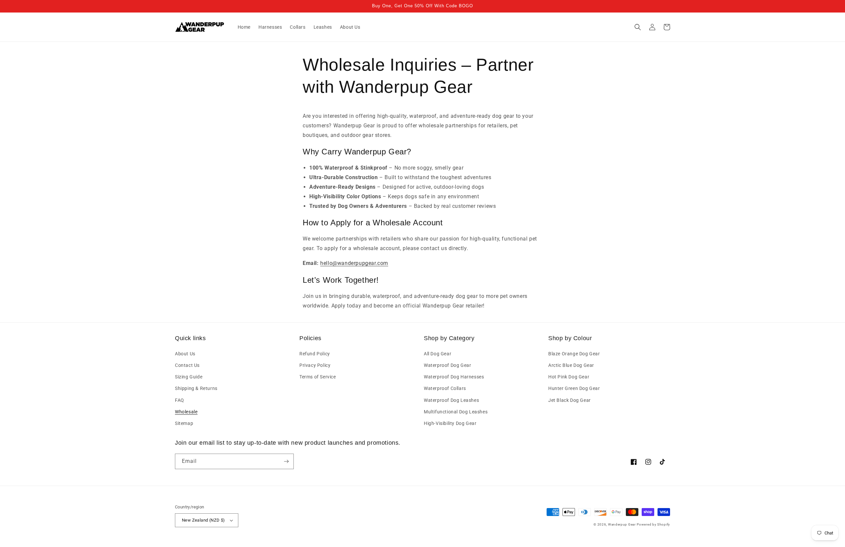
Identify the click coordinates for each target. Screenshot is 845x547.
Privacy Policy (314, 365)
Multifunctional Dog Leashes (456, 411)
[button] (637, 27)
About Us (185, 353)
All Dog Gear (437, 353)
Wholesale (186, 411)
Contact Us (187, 365)
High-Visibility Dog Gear (450, 423)
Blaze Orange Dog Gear (574, 353)
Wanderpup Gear (622, 524)
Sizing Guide (188, 376)
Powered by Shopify (653, 524)
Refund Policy (314, 353)
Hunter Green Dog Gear (574, 388)
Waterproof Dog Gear (447, 365)
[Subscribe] (286, 461)
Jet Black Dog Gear (569, 400)
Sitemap (184, 423)
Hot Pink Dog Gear (568, 376)
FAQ (179, 400)
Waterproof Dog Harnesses (454, 376)
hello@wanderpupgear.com (354, 263)
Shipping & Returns (196, 388)
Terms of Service (317, 376)
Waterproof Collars (445, 388)
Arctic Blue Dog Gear (571, 365)
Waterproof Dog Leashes (451, 400)
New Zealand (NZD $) (203, 520)
